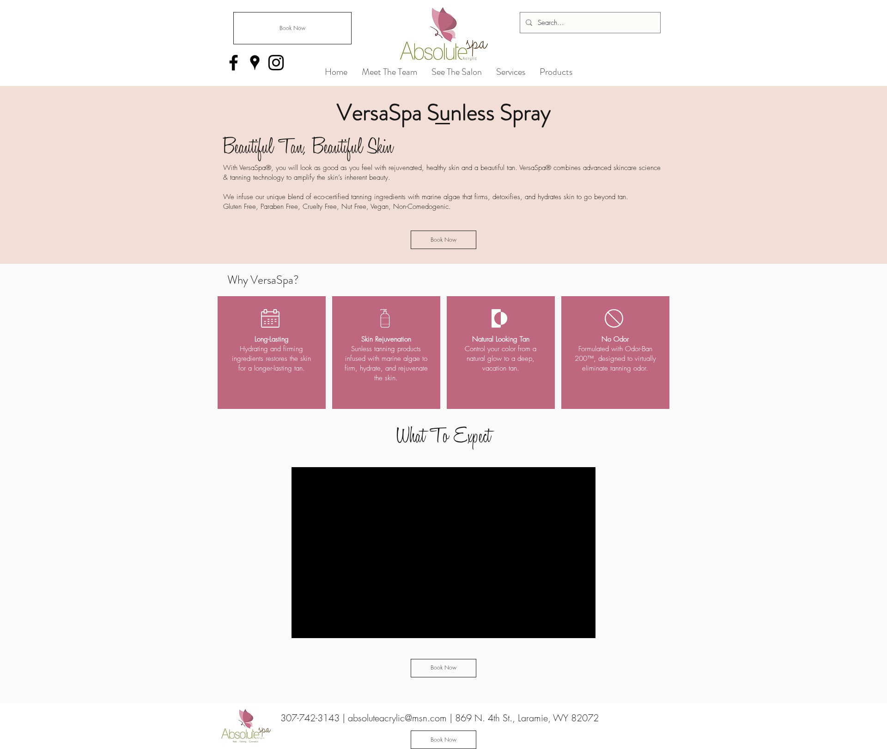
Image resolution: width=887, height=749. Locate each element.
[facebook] (233, 62)
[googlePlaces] (254, 62)
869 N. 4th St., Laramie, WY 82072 (527, 718)
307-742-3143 (311, 718)
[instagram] (276, 62)
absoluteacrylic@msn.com (397, 718)
